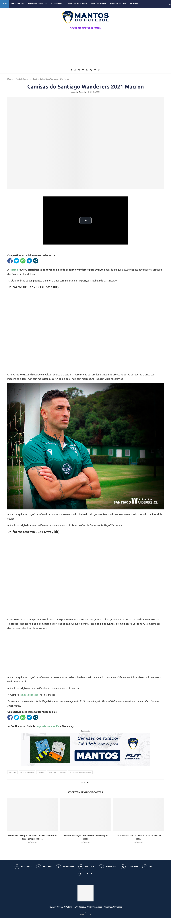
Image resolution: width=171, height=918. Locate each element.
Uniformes (27, 79)
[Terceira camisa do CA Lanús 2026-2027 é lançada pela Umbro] (138, 814)
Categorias (56, 4)
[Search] (169, 4)
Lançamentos (17, 4)
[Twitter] (75, 70)
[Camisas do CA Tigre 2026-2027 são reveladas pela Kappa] (85, 814)
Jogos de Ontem (98, 4)
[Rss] (95, 70)
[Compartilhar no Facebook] (10, 260)
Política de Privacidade (113, 907)
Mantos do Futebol (14, 79)
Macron (13, 269)
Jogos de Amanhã (118, 4)
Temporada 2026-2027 (37, 4)
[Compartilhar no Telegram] (29, 260)
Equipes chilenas (27, 772)
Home (4, 4)
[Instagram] (79, 70)
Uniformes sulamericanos (80, 772)
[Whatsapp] (87, 70)
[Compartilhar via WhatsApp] (23, 260)
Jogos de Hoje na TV (77, 4)
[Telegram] (91, 70)
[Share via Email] (87, 782)
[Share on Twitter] (85, 782)
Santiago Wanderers (57, 772)
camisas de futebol (29, 694)
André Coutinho (79, 92)
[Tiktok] (99, 70)
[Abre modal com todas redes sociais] (35, 260)
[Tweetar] (16, 260)
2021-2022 (12, 772)
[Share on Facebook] (82, 782)
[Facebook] (71, 70)
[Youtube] (83, 70)
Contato (134, 4)
